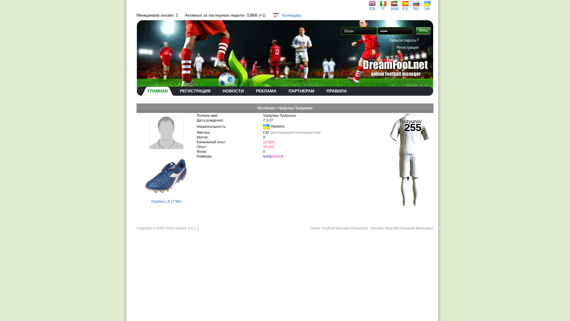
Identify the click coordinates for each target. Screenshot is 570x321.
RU (416, 9)
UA (427, 9)
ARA (395, 9)
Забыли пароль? (404, 40)
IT (383, 9)
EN (372, 9)
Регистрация (407, 47)
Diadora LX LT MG (166, 201)
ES (405, 9)
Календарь (292, 15)
